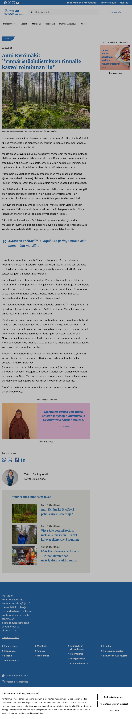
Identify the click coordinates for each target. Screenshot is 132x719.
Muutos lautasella (67, 23)
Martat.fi (125, 2)
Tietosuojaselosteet (113, 650)
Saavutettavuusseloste (115, 655)
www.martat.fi (10, 637)
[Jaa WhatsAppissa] (4, 460)
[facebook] (5, 2)
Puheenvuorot (9, 23)
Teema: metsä (11, 660)
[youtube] (17, 3)
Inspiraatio (50, 23)
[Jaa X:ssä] (10, 460)
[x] (9, 2)
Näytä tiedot (113, 710)
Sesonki (24, 23)
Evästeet (107, 646)
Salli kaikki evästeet (113, 697)
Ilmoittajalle (108, 2)
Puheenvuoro (11, 646)
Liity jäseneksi (115, 12)
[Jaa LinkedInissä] (23, 460)
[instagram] (13, 2)
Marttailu (36, 23)
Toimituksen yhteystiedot (82, 2)
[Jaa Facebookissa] (17, 460)
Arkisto (84, 23)
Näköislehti (43, 655)
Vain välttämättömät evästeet (114, 703)
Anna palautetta (79, 663)
